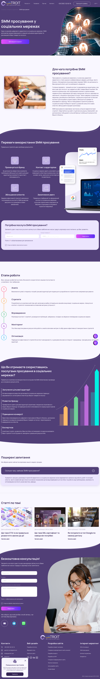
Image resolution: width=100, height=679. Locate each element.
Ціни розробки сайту (53, 666)
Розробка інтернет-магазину (55, 647)
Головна (3, 9)
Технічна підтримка (53, 663)
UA (95, 3)
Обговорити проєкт (15, 42)
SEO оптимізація (84, 647)
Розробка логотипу (32, 647)
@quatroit (6, 656)
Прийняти (15, 674)
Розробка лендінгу (53, 653)
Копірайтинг (83, 656)
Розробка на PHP (52, 656)
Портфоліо (36, 3)
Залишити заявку (82, 3)
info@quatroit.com (9, 653)
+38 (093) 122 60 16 (64, 3)
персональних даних (22, 245)
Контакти (51, 3)
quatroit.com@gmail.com (10, 650)
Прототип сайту (31, 653)
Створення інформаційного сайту (56, 659)
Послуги (27, 3)
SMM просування (84, 650)
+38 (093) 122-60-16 (9, 647)
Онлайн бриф (51, 669)
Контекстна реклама (85, 653)
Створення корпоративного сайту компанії (59, 650)
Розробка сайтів (55, 643)
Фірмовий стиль (31, 650)
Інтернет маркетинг (12, 9)
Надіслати (85, 236)
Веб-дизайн (32, 643)
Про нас (44, 3)
